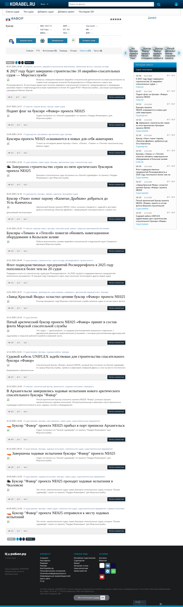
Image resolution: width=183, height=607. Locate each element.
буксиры (68, 134)
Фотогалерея (50, 51)
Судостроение (142, 131)
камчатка (57, 194)
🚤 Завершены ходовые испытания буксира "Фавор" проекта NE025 (61, 453)
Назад (9, 62)
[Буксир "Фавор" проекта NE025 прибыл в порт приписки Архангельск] (159, 53)
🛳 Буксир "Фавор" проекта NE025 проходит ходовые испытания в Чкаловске (60, 483)
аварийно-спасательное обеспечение (59, 67)
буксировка (42, 134)
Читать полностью (116, 97)
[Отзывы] (74, 41)
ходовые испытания (73, 386)
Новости (85, 51)
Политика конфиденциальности (53, 574)
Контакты (103, 558)
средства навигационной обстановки (93, 228)
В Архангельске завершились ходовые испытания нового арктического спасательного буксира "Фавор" (63, 393)
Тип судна (28, 12)
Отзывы (73, 51)
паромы (49, 194)
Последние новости (144, 65)
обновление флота (84, 67)
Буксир (9, 26)
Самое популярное (144, 70)
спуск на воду (58, 260)
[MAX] (102, 571)
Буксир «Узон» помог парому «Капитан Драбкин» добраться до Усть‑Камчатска (57, 201)
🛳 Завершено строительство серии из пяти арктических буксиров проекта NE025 (60, 169)
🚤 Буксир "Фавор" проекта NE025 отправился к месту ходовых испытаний (58, 515)
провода (65, 352)
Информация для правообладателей (55, 576)
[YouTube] (102, 576)
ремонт (73, 228)
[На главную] (20, 4)
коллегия (37, 67)
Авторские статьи (81, 566)
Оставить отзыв (89, 40)
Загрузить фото (26, 40)
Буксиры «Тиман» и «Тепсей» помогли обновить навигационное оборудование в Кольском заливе (58, 235)
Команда (63, 51)
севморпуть (69, 292)
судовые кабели (54, 352)
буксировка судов (70, 194)
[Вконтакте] (108, 565)
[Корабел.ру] (15, 554)
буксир (50, 106)
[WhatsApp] (113, 571)
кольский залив (62, 228)
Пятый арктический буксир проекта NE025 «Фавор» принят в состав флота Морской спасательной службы (62, 324)
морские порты (39, 228)
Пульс (98, 51)
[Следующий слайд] (179, 53)
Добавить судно (46, 12)
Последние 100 (86, 12)
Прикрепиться (57, 40)
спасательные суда (83, 162)
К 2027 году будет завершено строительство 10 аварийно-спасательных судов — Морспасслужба (63, 73)
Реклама (43, 566)
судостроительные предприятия (86, 421)
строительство (44, 260)
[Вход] (176, 4)
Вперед (28, 62)
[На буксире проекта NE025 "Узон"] (135, 53)
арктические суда (56, 134)
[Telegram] (108, 571)
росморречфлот (72, 260)
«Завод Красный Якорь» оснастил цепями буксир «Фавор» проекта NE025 (66, 297)
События (139, 87)
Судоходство (141, 115)
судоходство (30, 134)
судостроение (31, 162)
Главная (29, 51)
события (28, 67)
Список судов (12, 12)
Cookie (96, 597)
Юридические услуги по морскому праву (14, 573)
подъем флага (40, 106)
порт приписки (53, 421)
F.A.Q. (42, 581)
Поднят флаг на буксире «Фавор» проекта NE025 (46, 111)
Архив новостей (80, 571)
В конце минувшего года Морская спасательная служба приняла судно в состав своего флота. (81, 301)
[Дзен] (102, 565)
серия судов (59, 106)
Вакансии (103, 561)
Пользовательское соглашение (52, 571)
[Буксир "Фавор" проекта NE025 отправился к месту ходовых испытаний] (147, 53)
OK (102, 598)
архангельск (58, 386)
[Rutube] (113, 565)
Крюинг (77, 563)
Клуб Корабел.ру (47, 568)
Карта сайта (45, 579)
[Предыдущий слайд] (125, 53)
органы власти (86, 260)
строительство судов (74, 449)
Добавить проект (66, 12)
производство (44, 292)
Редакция (44, 563)
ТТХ (38, 51)
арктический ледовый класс (88, 292)
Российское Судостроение (85, 558)
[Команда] (42, 41)
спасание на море (101, 67)
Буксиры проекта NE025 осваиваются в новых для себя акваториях (60, 139)
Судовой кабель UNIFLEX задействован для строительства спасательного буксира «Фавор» (65, 359)
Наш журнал (45, 561)
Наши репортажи (81, 568)
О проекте (44, 558)
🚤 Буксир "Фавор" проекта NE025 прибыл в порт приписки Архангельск (66, 426)
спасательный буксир (43, 386)
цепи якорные (57, 292)
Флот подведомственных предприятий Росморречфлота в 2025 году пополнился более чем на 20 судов (60, 267)
